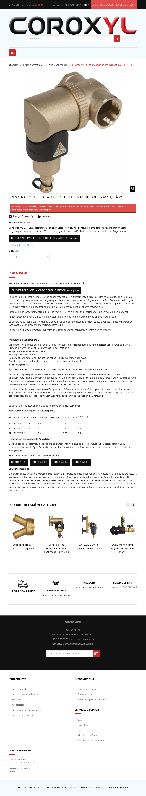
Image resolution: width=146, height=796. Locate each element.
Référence (14, 222)
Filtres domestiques (33, 65)
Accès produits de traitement (89, 587)
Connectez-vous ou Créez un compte (31, 209)
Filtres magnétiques (57, 65)
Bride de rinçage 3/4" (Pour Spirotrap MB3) (23, 547)
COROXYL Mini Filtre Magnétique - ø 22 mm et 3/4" (122, 548)
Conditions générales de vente (92, 699)
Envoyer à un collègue (24, 216)
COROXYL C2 (39, 462)
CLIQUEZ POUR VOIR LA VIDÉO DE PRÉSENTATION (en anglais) (44, 238)
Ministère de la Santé (87, 735)
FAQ (79, 730)
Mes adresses (17, 705)
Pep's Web (125, 787)
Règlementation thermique (90, 740)
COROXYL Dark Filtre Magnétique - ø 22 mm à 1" (89, 548)
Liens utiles (82, 725)
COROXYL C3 (60, 462)
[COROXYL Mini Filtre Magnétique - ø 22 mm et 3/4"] (122, 527)
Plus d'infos (18, 272)
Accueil (15, 65)
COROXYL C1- (18, 462)
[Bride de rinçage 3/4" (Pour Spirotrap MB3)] (23, 527)
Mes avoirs (16, 699)
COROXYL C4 (81, 462)
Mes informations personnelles (26, 710)
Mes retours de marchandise (25, 694)
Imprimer (48, 216)
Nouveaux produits (86, 689)
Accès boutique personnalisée (56, 595)
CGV (79, 720)
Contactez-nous (85, 694)
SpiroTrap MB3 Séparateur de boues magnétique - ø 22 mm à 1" (56, 550)
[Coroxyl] (73, 25)
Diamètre (14, 251)
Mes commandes (19, 689)
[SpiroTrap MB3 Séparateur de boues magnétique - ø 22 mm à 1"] (56, 527)
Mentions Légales (93, 787)
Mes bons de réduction (22, 715)
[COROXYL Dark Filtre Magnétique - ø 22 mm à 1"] (89, 527)
